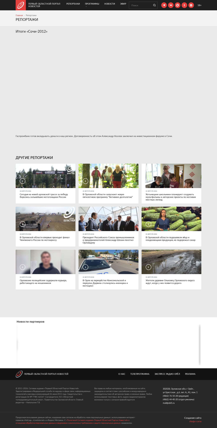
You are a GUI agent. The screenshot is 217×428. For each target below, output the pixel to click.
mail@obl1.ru (169, 403)
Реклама (190, 374)
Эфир (123, 4)
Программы (92, 4)
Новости (109, 4)
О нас (121, 374)
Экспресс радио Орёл (167, 374)
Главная (19, 15)
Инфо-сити (195, 421)
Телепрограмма (139, 374)
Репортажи (73, 4)
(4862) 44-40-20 (170, 399)
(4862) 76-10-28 (170, 396)
